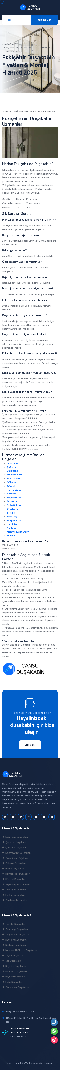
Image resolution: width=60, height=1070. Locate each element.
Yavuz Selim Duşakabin (16, 858)
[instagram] (54, 1040)
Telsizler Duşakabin (14, 924)
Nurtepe (12, 528)
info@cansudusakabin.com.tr (20, 1011)
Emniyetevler (14, 474)
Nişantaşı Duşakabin (15, 971)
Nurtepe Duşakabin (15, 945)
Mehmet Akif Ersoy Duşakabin (20, 950)
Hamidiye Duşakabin (15, 939)
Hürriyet (11, 493)
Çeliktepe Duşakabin (15, 847)
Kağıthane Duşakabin (16, 837)
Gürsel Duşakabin (14, 868)
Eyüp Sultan (14, 505)
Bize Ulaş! (30, 744)
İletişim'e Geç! (44, 19)
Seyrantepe (14, 497)
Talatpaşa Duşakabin (16, 929)
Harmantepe (14, 489)
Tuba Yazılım (26, 1063)
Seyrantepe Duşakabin (17, 884)
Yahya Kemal (14, 520)
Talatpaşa (12, 516)
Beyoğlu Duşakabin (14, 976)
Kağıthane (12, 463)
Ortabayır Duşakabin (15, 900)
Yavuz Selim (14, 478)
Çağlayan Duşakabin (15, 842)
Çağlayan (12, 467)
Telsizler (12, 512)
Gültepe (11, 482)
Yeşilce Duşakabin (14, 955)
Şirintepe (12, 501)
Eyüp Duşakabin (13, 982)
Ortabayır (12, 508)
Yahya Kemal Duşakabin (17, 934)
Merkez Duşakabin (14, 895)
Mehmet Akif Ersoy (18, 531)
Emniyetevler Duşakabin (17, 852)
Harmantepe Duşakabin (17, 874)
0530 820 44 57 (20, 1032)
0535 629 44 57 (19, 1028)
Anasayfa (8, 44)
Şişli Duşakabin (12, 961)
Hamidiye (12, 524)
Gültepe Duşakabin (15, 863)
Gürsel (11, 486)
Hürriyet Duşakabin (14, 879)
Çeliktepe (12, 470)
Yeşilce (11, 535)
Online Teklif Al (9, 548)
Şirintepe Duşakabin (15, 889)
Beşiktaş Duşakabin (15, 966)
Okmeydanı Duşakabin (16, 987)
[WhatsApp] (54, 1031)
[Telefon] (54, 1022)
